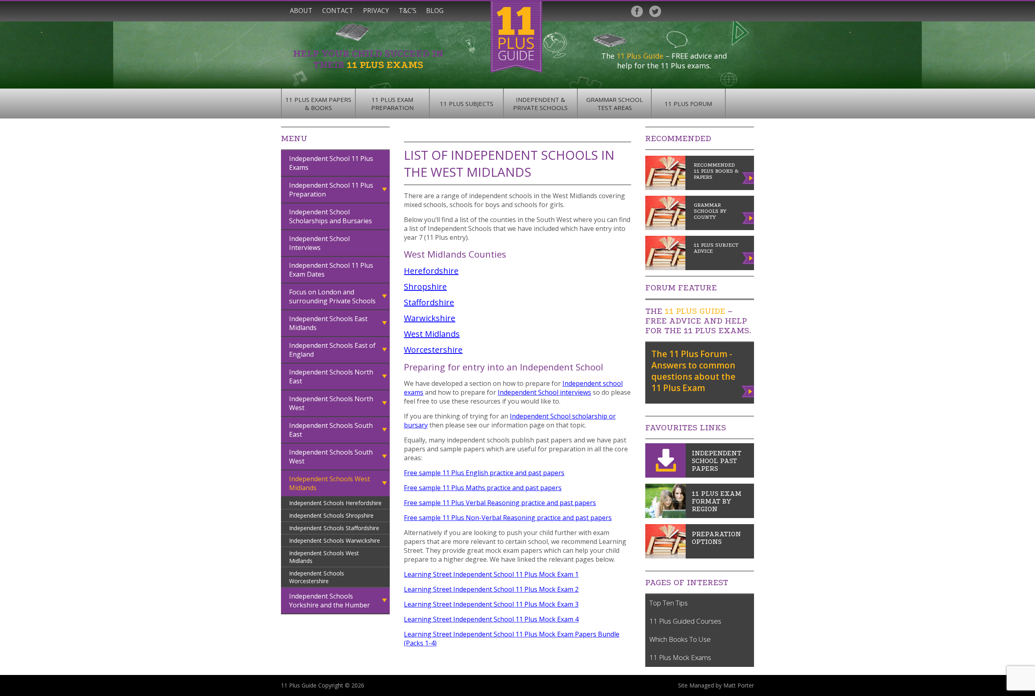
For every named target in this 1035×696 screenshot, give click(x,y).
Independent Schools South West (331, 456)
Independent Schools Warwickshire (334, 540)
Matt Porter (738, 685)
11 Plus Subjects (466, 103)
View (748, 389)
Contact (337, 10)
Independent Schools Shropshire (331, 515)
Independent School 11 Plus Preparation (331, 190)
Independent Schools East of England (332, 350)
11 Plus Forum (688, 103)
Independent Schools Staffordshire (334, 528)
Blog (435, 10)
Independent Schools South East (331, 430)
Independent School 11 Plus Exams (331, 163)
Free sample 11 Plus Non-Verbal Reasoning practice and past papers (508, 517)
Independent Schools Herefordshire (335, 503)
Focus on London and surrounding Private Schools (332, 296)
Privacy (376, 10)
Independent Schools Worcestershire (316, 577)
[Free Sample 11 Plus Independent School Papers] (665, 475)
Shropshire (425, 286)
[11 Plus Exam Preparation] (665, 556)
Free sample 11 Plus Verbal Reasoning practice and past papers (500, 502)
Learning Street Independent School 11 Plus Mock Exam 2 (491, 589)
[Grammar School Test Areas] (665, 515)
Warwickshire (429, 318)
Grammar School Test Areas (614, 103)
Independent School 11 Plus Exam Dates (331, 270)
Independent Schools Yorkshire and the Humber (329, 600)
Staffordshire (429, 302)
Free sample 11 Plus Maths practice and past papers (483, 487)
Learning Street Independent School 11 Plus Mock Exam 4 (491, 619)
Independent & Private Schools (540, 103)
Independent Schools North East (331, 376)
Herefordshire (431, 270)
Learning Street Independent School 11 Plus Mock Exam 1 (491, 574)
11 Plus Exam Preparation (392, 103)
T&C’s (407, 10)
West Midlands (432, 333)
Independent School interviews (544, 392)
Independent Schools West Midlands (329, 483)
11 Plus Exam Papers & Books (318, 103)
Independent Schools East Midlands (328, 323)
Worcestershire (433, 349)
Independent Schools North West (331, 403)
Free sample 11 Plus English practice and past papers (484, 472)
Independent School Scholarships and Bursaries (330, 216)
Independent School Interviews (319, 243)
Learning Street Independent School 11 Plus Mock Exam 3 (491, 604)
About (301, 10)
